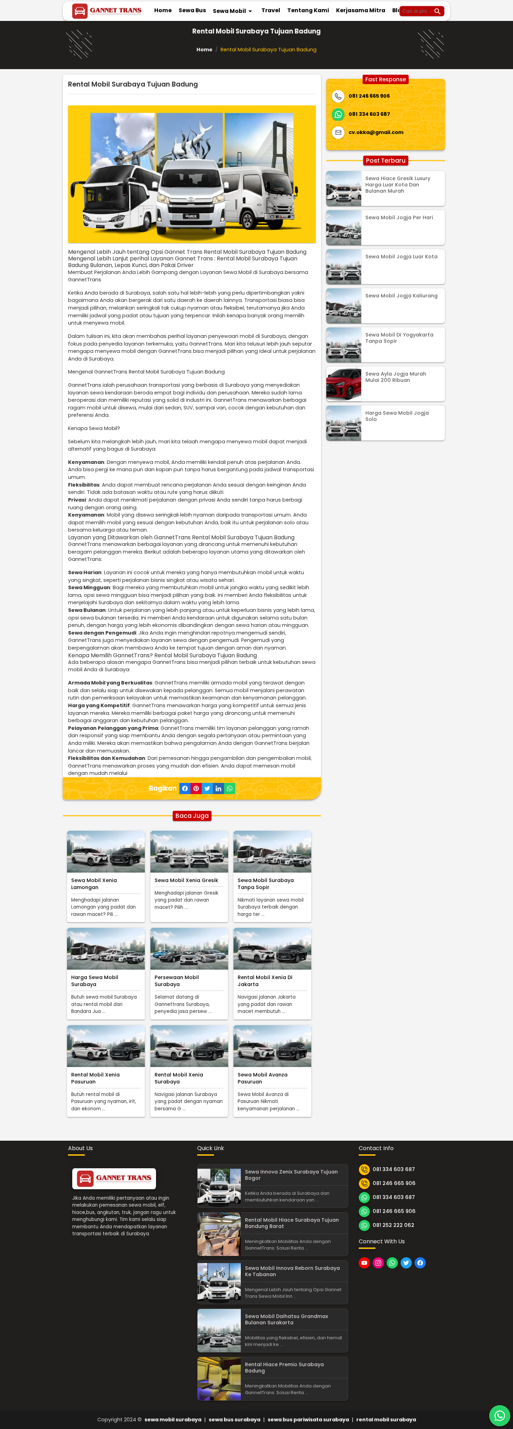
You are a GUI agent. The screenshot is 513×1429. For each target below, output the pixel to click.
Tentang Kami (308, 10)
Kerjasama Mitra (360, 10)
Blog (398, 10)
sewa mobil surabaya (172, 1419)
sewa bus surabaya (234, 1419)
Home (163, 10)
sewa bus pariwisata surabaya (308, 1419)
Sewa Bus (192, 10)
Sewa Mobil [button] (233, 11)
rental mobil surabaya (386, 1419)
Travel (270, 10)
